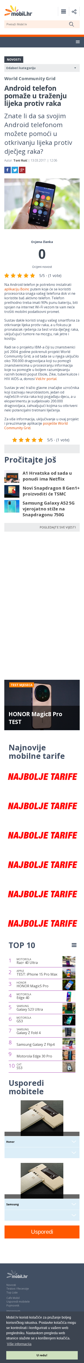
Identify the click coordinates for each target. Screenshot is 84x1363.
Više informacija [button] (19, 1344)
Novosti (11, 1285)
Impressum (13, 1311)
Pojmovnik (12, 1305)
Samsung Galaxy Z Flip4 (35, 1044)
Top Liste (12, 1292)
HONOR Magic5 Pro (32, 985)
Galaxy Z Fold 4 (28, 1031)
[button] (78, 42)
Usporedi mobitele (18, 1301)
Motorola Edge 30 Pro (34, 1056)
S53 (19, 1066)
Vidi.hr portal (46, 378)
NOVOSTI (14, 59)
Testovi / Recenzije (17, 1288)
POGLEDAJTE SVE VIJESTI (58, 527)
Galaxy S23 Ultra (30, 1008)
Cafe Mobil (13, 1298)
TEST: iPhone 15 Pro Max (37, 973)
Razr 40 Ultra (27, 961)
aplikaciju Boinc (16, 289)
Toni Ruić (20, 160)
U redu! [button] (42, 1355)
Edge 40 (24, 996)
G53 (24, 1020)
